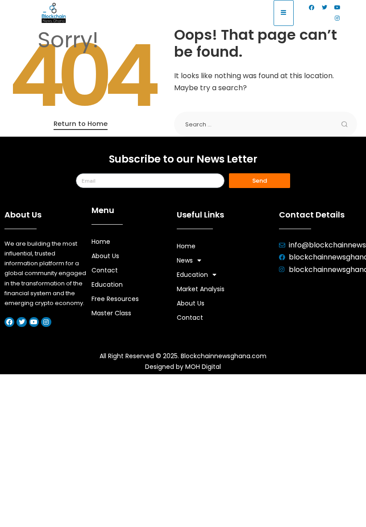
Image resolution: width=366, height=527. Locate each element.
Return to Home (81, 123)
